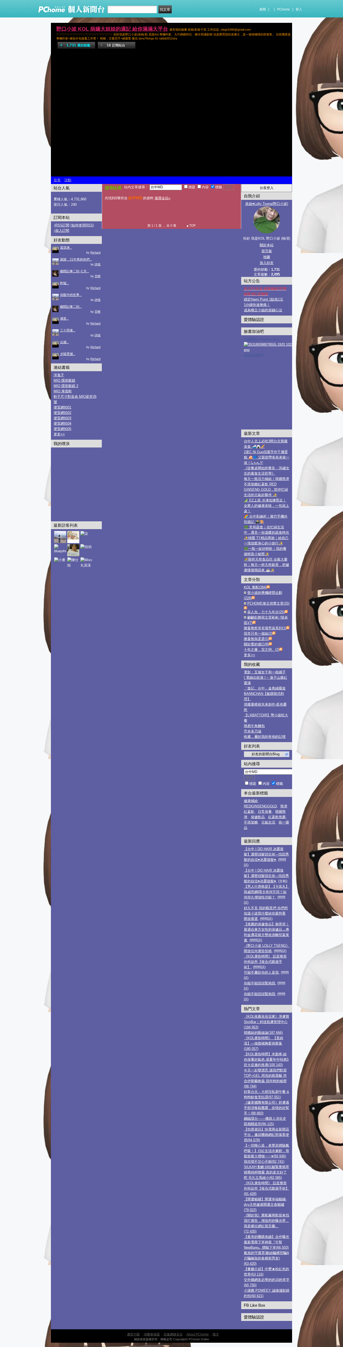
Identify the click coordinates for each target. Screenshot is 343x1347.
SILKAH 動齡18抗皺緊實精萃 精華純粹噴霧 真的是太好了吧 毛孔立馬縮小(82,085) (266, 1172)
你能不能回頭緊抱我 (259, 983)
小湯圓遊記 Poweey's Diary (262, 339)
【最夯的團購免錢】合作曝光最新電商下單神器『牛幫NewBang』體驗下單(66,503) (266, 1242)
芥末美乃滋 (252, 731)
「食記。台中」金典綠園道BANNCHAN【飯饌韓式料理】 (265, 693)
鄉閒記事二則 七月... (74, 271)
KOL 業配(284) (255, 587)
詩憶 (97, 264)
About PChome (198, 1334)
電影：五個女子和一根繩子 (265, 672)
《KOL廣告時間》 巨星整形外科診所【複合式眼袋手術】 (265, 961)
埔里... (64, 318)
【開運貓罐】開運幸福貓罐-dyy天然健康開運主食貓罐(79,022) (265, 1204)
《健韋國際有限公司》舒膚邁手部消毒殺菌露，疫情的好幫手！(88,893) (266, 1107)
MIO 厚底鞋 (63, 391)
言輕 (97, 276)
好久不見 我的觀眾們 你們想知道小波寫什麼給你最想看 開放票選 (266, 913)
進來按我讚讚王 (254, 355)
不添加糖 (251, 822)
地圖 (266, 257)
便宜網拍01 (62, 407)
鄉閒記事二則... (71, 307)
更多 (249, 655)
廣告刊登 (133, 1334)
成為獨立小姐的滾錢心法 (263, 310)
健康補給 (251, 801)
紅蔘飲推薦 (277, 817)
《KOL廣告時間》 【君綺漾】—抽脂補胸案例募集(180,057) (263, 1043)
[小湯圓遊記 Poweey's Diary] (275, 350)
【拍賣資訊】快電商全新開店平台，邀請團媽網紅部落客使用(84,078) (266, 1134)
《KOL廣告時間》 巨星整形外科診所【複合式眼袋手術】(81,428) (266, 1188)
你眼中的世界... (71, 295)
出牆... (64, 342)
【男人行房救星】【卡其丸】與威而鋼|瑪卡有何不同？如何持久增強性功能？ (266, 891)
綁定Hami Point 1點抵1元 (263, 299)
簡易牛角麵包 (254, 726)
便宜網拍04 (62, 423)
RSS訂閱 (62, 225)
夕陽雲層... (67, 354)
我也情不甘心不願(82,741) (264, 1162)
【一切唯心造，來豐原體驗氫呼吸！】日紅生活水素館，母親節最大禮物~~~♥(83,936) (266, 1150)
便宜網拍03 (62, 418)
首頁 (57, 180)
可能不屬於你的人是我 (261, 972)
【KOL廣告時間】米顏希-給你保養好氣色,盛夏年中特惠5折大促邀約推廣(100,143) (266, 1059)
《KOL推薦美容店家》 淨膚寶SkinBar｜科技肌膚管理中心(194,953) (266, 1021)
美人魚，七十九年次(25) (266, 612)
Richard (95, 252)
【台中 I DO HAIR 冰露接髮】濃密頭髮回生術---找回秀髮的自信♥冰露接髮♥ (266, 854)
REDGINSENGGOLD (260, 806)
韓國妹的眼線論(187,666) (263, 1033)
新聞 (262, 9)
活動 (67, 180)
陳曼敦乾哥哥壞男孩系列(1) (265, 628)
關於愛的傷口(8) (256, 644)
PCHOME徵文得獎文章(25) (268, 603)
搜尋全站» (162, 198)
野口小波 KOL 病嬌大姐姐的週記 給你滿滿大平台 (112, 29)
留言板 (267, 251)
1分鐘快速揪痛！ (257, 305)
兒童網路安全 (173, 1334)
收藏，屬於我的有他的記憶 (265, 737)
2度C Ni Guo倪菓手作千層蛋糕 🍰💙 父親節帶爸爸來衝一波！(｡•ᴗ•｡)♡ (266, 457)
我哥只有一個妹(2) (258, 633)
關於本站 (267, 245)
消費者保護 (152, 1334)
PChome (283, 9)
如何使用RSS (82, 225)
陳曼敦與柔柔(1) (256, 639)
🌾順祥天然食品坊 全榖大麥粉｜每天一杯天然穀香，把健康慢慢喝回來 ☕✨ (266, 564)
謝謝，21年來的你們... (76, 259)
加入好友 (267, 263)
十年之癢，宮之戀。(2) (261, 650)
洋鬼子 (59, 375)
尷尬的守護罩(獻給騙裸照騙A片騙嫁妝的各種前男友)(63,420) (266, 1258)
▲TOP (190, 225)
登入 (299, 9)
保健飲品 (258, 817)
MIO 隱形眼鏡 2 (66, 386)
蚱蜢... (64, 283)
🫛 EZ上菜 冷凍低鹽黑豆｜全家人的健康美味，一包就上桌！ (266, 505)
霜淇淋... (66, 248)
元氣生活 (268, 822)
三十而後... (67, 330)
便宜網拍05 (62, 429)
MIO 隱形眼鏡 (64, 380)
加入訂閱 (62, 231)
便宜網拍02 (62, 413)
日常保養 (265, 812)
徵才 (215, 1334)
